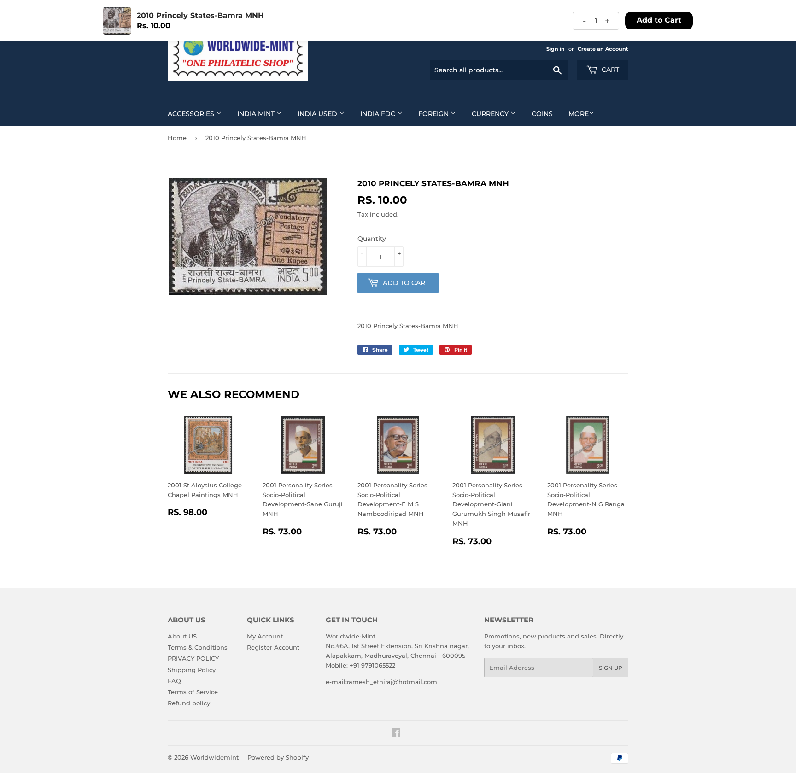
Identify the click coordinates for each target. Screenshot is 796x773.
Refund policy (189, 703)
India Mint (256, 114)
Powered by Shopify (278, 757)
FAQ (174, 681)
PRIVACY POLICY (193, 658)
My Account (265, 636)
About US (182, 636)
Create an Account (603, 49)
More (578, 114)
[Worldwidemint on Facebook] (396, 734)
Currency (491, 114)
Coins (542, 114)
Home (177, 137)
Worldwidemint (214, 757)
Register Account (273, 647)
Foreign (434, 114)
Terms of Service (193, 692)
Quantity (371, 238)
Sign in (555, 49)
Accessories (192, 114)
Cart (609, 69)
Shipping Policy (192, 669)
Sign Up (610, 667)
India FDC (378, 114)
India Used (318, 114)
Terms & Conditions (198, 647)
